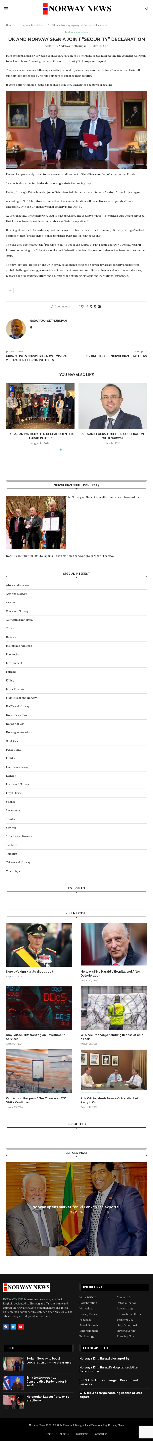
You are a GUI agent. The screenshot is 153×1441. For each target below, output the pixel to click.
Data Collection (126, 1302)
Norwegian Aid (15, 724)
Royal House (14, 793)
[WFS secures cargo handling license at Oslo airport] (114, 1008)
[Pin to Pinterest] (95, 306)
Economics (13, 654)
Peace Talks (13, 749)
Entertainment (88, 1330)
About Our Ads (88, 1325)
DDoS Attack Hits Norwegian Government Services (35, 1037)
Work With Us (88, 1297)
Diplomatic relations (33, 25)
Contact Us (124, 1297)
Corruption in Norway (19, 619)
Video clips (13, 871)
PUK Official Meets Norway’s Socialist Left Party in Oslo (110, 1100)
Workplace (86, 1308)
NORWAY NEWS (13, 1299)
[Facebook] (6, 1327)
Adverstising (125, 1308)
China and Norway (17, 611)
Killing (10, 680)
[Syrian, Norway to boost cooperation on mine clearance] (13, 1364)
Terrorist (11, 854)
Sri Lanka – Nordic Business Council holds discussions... (76, 1207)
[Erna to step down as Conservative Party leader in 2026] (13, 1383)
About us (64, 1434)
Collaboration (88, 1302)
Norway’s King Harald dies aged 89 (31, 971)
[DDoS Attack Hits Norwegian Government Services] (39, 1008)
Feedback (85, 1319)
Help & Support (127, 1325)
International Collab (129, 1314)
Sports (10, 819)
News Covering (126, 1330)
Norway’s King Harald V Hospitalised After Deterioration (110, 973)
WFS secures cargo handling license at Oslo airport (112, 1037)
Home (9, 25)
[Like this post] (82, 306)
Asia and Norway (16, 594)
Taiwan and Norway (18, 862)
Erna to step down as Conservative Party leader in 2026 (47, 1381)
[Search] (147, 9)
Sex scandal (13, 810)
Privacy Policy (88, 1314)
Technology (86, 1336)
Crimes (10, 628)
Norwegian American (19, 732)
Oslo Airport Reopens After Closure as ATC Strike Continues (36, 1100)
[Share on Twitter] (90, 306)
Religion (11, 775)
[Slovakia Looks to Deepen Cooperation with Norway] (112, 406)
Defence (11, 637)
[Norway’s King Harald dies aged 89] (39, 945)
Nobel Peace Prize (17, 715)
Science (10, 801)
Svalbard (11, 845)
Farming (11, 672)
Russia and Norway (17, 784)
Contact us (101, 1434)
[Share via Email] (99, 306)
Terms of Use (125, 1319)
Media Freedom (15, 689)
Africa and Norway (17, 585)
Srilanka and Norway (19, 836)
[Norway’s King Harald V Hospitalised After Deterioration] (114, 945)
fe (10, 290)
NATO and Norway (17, 706)
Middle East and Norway (21, 698)
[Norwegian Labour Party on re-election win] (13, 1402)
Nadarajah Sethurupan (72, 46)
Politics (11, 758)
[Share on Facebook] (87, 306)
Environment (14, 663)
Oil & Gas (12, 741)
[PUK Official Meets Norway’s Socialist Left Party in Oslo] (114, 1071)
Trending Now (125, 1336)
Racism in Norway (17, 767)
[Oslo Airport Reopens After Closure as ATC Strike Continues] (39, 1071)
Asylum (11, 602)
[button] (11, 416)
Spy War (11, 828)
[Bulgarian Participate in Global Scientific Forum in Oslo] (40, 406)
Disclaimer (82, 1434)
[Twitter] (13, 1327)
